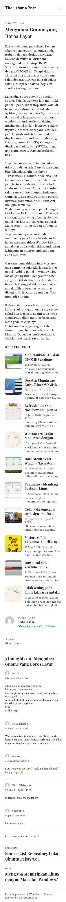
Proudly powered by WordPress (23, 894)
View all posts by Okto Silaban (36, 626)
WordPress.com (28, 897)
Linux (21, 23)
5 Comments (15, 643)
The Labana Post (20, 7)
